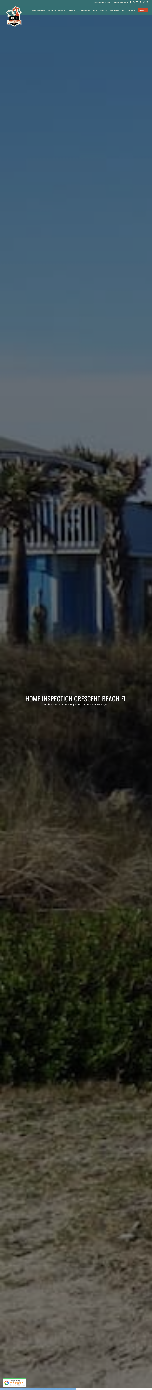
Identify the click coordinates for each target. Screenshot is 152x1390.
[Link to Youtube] (137, 1)
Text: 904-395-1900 (119, 2)
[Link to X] (134, 1)
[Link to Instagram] (147, 1)
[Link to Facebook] (130, 1)
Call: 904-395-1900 (102, 2)
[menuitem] (38, 10)
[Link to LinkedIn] (140, 1)
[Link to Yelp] (144, 1)
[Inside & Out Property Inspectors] (14, 10)
